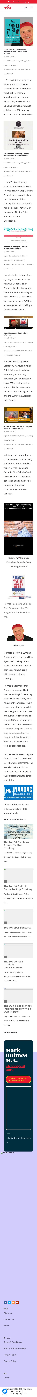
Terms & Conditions (13, 1342)
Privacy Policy (10, 1355)
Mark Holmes (10, 57)
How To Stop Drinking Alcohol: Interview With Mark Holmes (16, 154)
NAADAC (24, 763)
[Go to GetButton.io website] (5, 1395)
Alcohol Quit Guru (15, 1068)
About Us (8, 1313)
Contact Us (9, 1319)
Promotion (17, 355)
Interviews (9, 74)
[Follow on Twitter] (9, 1302)
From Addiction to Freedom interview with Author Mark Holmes (15, 51)
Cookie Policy (10, 1361)
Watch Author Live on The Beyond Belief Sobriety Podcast (18, 427)
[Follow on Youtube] (17, 1302)
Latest (6, 1378)
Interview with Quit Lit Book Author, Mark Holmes (15, 247)
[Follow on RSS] (13, 1302)
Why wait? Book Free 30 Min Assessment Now (17, 1079)
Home (6, 1326)
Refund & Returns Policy (15, 1348)
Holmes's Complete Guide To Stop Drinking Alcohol (18, 562)
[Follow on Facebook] (5, 1302)
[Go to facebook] (4, 1391)
